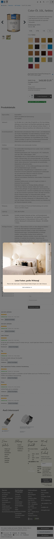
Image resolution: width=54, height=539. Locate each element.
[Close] (49, 244)
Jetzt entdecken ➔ (27, 287)
